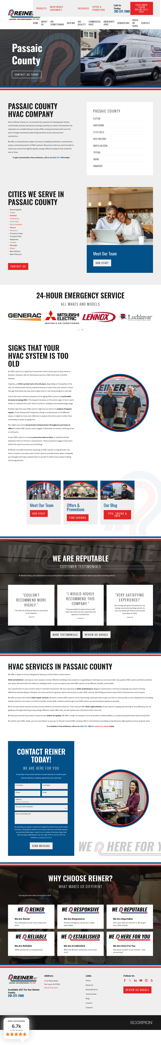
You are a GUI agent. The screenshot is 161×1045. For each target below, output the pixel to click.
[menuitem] (119, 119)
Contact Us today (27, 74)
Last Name (46, 785)
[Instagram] (146, 980)
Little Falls (14, 221)
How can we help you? (23, 814)
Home (88, 980)
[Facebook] (124, 980)
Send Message (41, 846)
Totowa (13, 242)
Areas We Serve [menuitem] (135, 23)
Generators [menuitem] (123, 23)
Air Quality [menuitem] (82, 23)
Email (45, 792)
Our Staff (102, 263)
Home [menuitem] (35, 23)
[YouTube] (141, 980)
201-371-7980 (122, 11)
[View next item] (82, 330)
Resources (83, 8)
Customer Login (141, 8)
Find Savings (77, 517)
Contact (89, 1003)
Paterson (13, 230)
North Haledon (16, 224)
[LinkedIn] (135, 980)
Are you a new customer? (24, 807)
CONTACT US (18, 266)
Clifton (12, 212)
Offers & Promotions (98, 8)
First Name (19, 785)
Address (19, 799)
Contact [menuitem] (145, 23)
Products (41, 8)
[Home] (24, 14)
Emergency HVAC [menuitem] (109, 23)
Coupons (89, 1007)
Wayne (12, 248)
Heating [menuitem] (71, 23)
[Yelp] (151, 980)
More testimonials (65, 634)
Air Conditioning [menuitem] (57, 23)
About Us (89, 985)
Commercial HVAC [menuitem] (95, 23)
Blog (88, 998)
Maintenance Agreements (56, 8)
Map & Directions (51, 987)
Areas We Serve (92, 989)
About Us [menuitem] (44, 23)
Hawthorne (14, 218)
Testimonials (91, 994)
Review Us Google (96, 634)
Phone (18, 792)
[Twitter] (130, 980)
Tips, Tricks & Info (117, 515)
